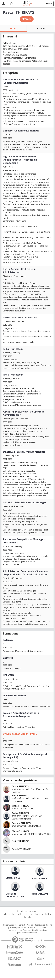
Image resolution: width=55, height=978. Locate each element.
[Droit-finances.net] (41, 952)
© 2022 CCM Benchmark (27, 933)
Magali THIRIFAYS (20, 805)
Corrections (41, 930)
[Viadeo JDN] (41, 958)
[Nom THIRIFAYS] (6, 841)
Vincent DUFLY (13, 877)
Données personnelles (18, 928)
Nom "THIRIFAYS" (20, 840)
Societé (49, 925)
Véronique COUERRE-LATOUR (15, 895)
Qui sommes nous (10, 925)
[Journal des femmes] (14, 947)
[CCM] (41, 947)
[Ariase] (14, 964)
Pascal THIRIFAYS (20, 786)
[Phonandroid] (41, 964)
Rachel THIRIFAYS (20, 813)
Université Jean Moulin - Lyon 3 (20, 733)
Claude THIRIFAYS (20, 831)
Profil (13, 28)
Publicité (30, 925)
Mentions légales (15, 930)
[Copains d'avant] (14, 958)
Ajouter (28, 18)
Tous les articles (29, 930)
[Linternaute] (14, 952)
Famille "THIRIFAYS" (21, 849)
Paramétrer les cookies (37, 928)
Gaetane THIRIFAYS (21, 823)
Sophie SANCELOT (39, 893)
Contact (22, 925)
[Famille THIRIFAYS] (6, 849)
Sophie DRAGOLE (39, 878)
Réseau (40, 28)
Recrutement (40, 925)
